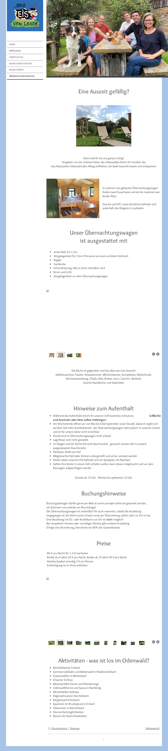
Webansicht (152, 728)
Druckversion (59, 728)
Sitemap (75, 728)
